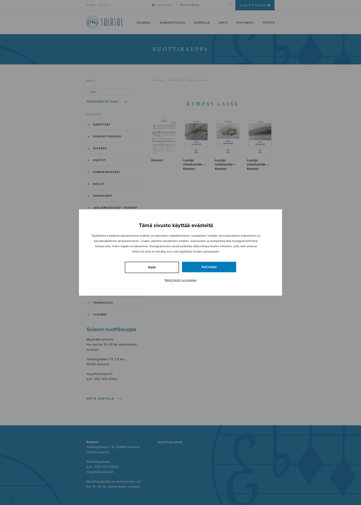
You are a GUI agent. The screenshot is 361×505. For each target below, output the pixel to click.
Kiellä (152, 267)
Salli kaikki (209, 267)
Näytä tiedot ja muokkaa (180, 280)
